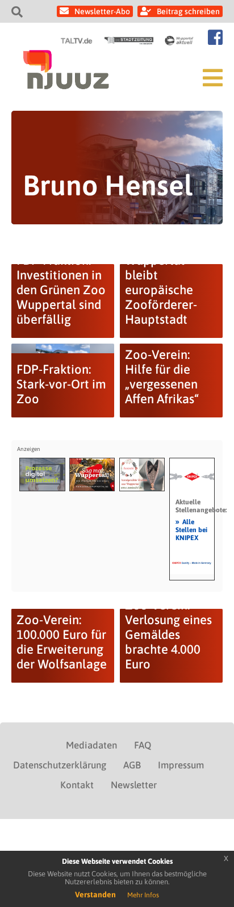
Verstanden (95, 894)
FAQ (142, 745)
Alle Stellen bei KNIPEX (191, 529)
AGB (132, 765)
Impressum (181, 765)
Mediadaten (91, 745)
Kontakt (77, 785)
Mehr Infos (143, 895)
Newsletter (134, 785)
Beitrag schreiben (188, 11)
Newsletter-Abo (102, 11)
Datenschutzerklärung (59, 765)
